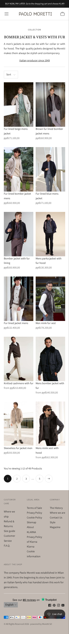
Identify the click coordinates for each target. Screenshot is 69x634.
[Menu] (6, 14)
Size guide (9, 531)
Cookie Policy (34, 517)
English (9, 604)
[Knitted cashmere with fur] (18, 359)
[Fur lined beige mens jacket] (18, 104)
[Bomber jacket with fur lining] (18, 234)
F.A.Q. (7, 545)
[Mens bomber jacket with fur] (50, 359)
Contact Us (56, 517)
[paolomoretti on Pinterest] (54, 605)
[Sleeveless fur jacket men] (18, 424)
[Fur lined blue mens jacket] (50, 169)
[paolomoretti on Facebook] (49, 605)
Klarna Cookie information (33, 551)
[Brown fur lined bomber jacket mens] (50, 104)
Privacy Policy (34, 512)
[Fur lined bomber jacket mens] (18, 169)
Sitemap (31, 522)
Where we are (57, 512)
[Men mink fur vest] (50, 299)
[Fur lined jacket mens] (18, 299)
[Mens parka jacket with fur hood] (50, 234)
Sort (8, 74)
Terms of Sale (34, 508)
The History (56, 508)
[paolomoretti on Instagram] (58, 605)
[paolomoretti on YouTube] (63, 605)
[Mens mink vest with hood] (50, 424)
